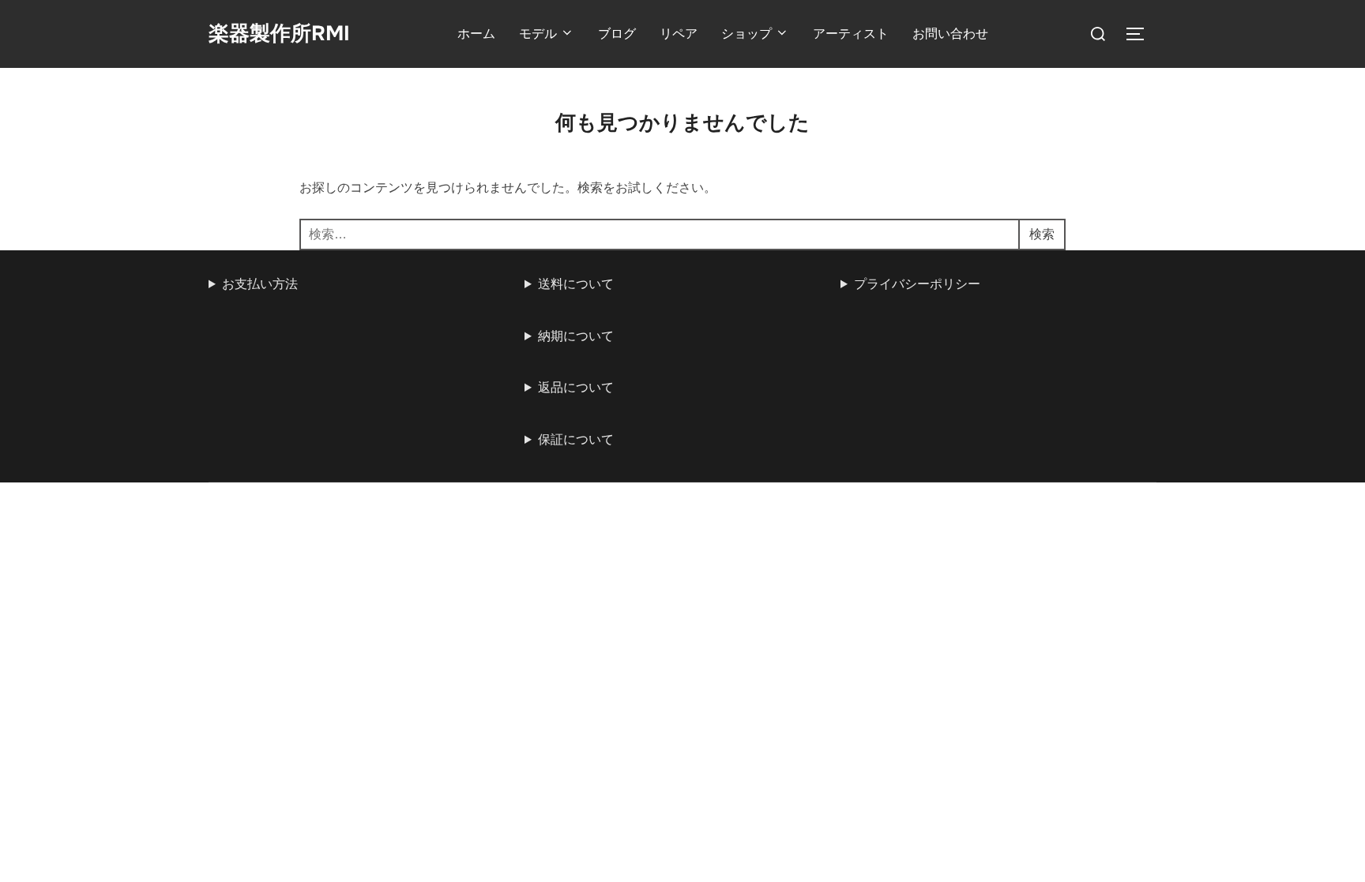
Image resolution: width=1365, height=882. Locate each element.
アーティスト (851, 33)
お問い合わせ (950, 33)
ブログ (617, 33)
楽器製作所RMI (279, 34)
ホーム (476, 33)
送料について (576, 284)
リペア (679, 33)
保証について (576, 439)
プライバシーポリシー (917, 284)
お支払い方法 (260, 284)
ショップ (746, 33)
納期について (576, 336)
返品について (576, 387)
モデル (538, 33)
